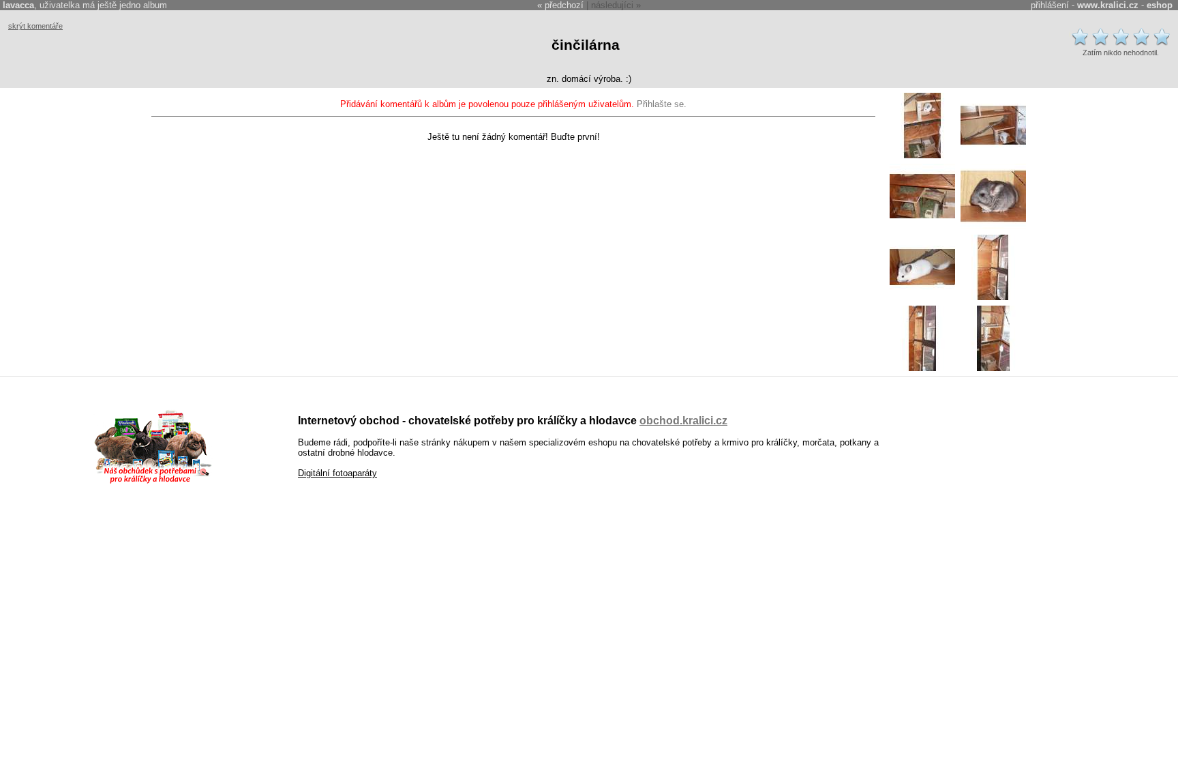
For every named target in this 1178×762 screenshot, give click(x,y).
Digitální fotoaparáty (337, 473)
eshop (1160, 5)
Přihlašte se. (661, 104)
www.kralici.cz (1107, 5)
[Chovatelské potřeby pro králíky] (153, 482)
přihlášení (1050, 5)
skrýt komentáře (35, 26)
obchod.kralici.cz (683, 420)
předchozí (564, 5)
